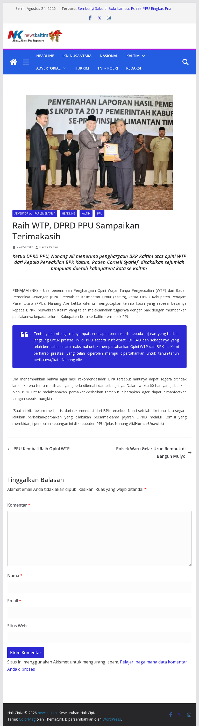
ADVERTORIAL (48, 68)
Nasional (109, 55)
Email (14, 600)
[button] (142, 55)
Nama (15, 575)
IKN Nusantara (76, 55)
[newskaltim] (13, 62)
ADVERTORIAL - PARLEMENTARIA (35, 213)
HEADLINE (45, 55)
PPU (99, 213)
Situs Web (17, 626)
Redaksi (133, 68)
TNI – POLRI (107, 68)
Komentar (18, 505)
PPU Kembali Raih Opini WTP (41, 449)
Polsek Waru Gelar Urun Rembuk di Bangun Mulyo (151, 452)
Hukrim (82, 68)
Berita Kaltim (48, 247)
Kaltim (133, 55)
